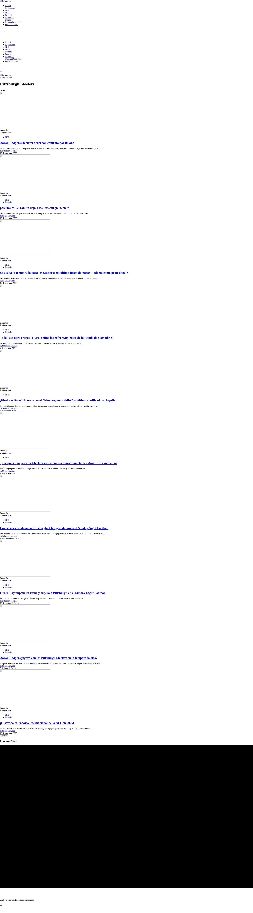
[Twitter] (1, 73)
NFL (7, 10)
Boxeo (8, 20)
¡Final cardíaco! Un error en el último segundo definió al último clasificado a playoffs (57, 400)
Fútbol (8, 5)
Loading (4, 736)
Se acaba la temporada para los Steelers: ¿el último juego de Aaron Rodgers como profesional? (64, 272)
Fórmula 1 (9, 17)
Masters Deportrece (13, 22)
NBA (7, 13)
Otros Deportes (11, 24)
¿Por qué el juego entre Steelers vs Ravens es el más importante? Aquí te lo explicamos (58, 463)
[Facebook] (1, 66)
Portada (8, 202)
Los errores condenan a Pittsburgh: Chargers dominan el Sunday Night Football (54, 528)
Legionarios (10, 8)
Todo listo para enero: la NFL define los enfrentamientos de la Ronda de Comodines (56, 337)
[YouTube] (1, 68)
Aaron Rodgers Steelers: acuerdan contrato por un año (37, 143)
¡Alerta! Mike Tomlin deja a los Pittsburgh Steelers (34, 208)
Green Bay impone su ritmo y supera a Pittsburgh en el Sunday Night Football (53, 593)
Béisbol (8, 15)
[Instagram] (1, 70)
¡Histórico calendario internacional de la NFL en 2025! (37, 723)
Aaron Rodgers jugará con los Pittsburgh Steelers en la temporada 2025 (48, 658)
